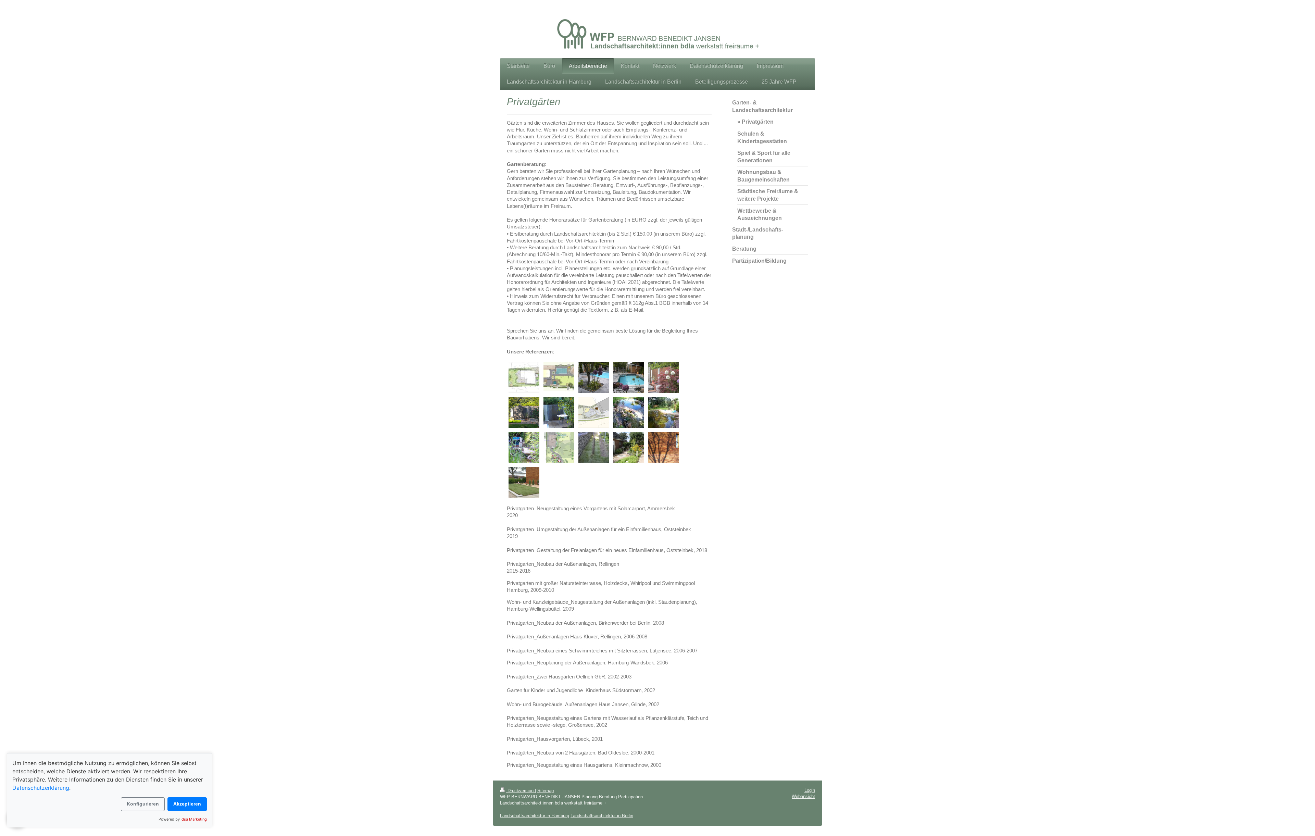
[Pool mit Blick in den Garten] (594, 377)
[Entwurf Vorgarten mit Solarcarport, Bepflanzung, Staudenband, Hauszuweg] (559, 447)
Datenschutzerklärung (40, 787)
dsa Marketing (194, 819)
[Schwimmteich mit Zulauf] (629, 412)
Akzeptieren (187, 804)
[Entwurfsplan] (524, 377)
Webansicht (803, 796)
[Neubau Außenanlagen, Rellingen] (524, 482)
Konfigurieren (143, 804)
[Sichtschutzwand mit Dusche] (664, 377)
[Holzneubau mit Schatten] (664, 447)
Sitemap (545, 790)
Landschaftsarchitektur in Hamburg (534, 815)
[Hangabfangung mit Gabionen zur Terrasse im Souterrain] (594, 447)
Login (809, 790)
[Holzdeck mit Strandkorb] (524, 447)
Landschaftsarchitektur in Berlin (602, 815)
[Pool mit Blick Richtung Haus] (629, 377)
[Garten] (629, 447)
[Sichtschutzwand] (559, 412)
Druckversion (520, 790)
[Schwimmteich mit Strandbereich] (664, 412)
